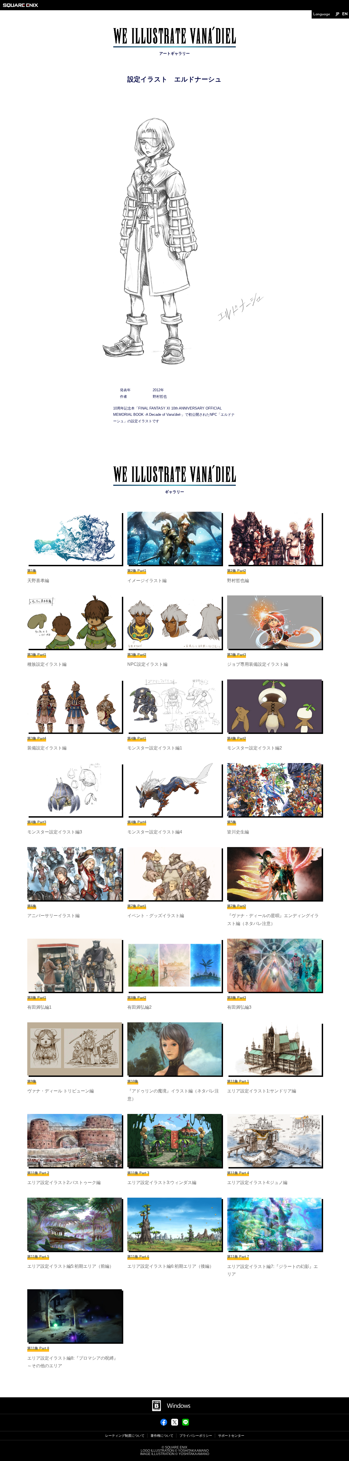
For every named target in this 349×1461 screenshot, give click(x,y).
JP (337, 14)
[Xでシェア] (174, 1424)
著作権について (162, 1436)
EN (345, 14)
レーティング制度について (125, 1436)
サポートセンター (231, 1436)
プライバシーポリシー (195, 1436)
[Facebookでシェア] (163, 1424)
